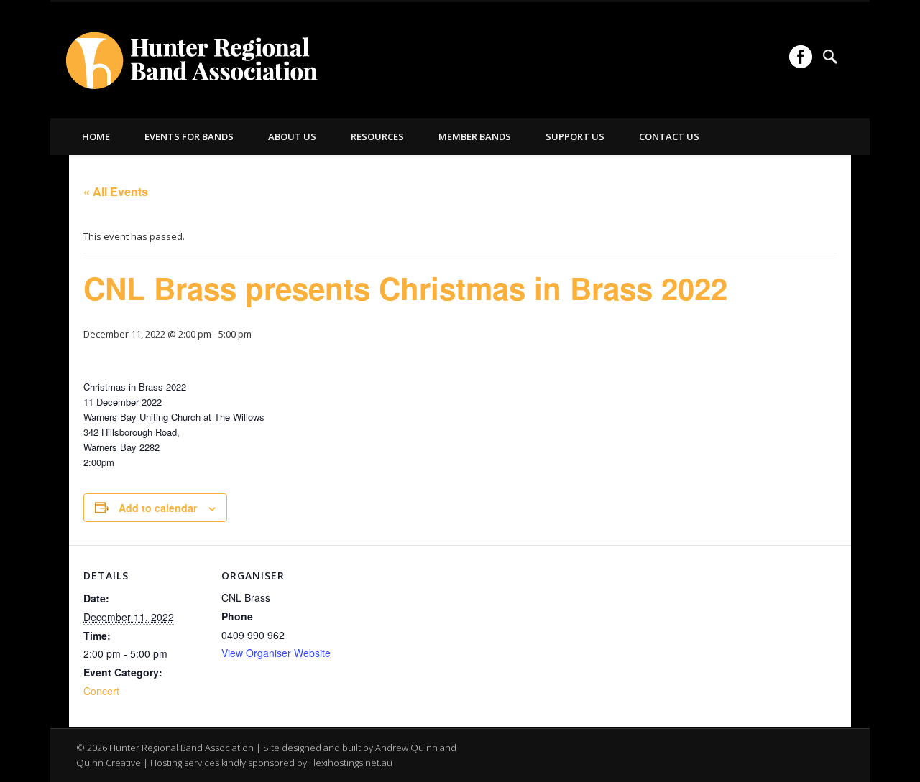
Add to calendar (158, 508)
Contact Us (669, 136)
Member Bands (474, 136)
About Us (292, 136)
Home (96, 136)
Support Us (575, 136)
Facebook (800, 56)
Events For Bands (189, 136)
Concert (101, 691)
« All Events (115, 191)
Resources (377, 136)
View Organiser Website (276, 653)
